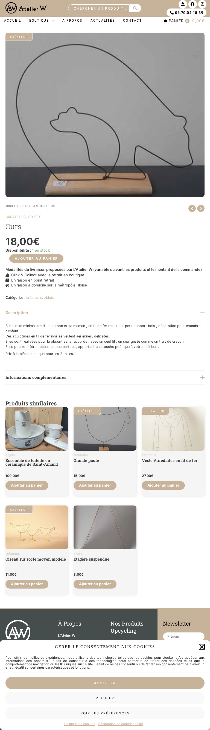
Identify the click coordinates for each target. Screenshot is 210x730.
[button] (202, 647)
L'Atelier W (66, 635)
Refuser (105, 698)
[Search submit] (135, 8)
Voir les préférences (105, 713)
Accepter (105, 683)
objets (23, 206)
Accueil (10, 206)
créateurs (38, 206)
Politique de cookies (79, 724)
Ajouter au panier (36, 258)
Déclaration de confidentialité (120, 724)
